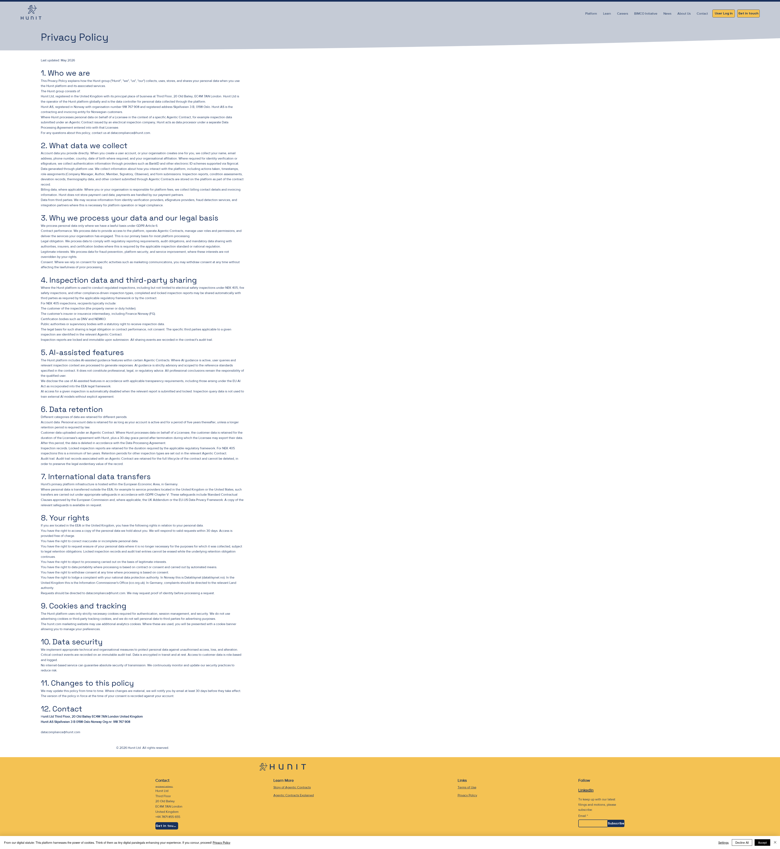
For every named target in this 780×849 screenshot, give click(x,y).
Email (582, 816)
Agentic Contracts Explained (293, 795)
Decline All (742, 842)
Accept (762, 842)
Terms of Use (467, 787)
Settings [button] (723, 842)
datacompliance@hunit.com (130, 133)
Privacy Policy (467, 795)
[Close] (775, 842)
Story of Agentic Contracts (292, 787)
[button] (607, 13)
